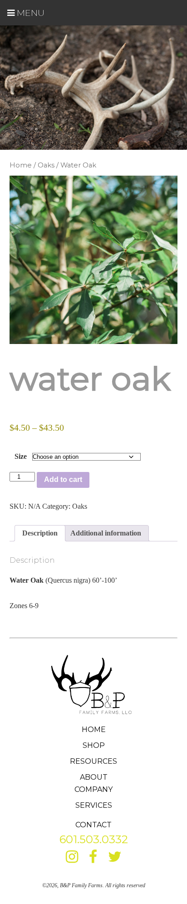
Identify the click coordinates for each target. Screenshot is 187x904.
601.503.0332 (93, 839)
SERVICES (93, 805)
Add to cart (63, 479)
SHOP (94, 745)
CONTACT (93, 824)
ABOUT (94, 777)
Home (21, 165)
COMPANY (93, 789)
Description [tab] (40, 533)
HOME (94, 729)
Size (21, 456)
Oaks (46, 165)
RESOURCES (93, 761)
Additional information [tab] (105, 533)
